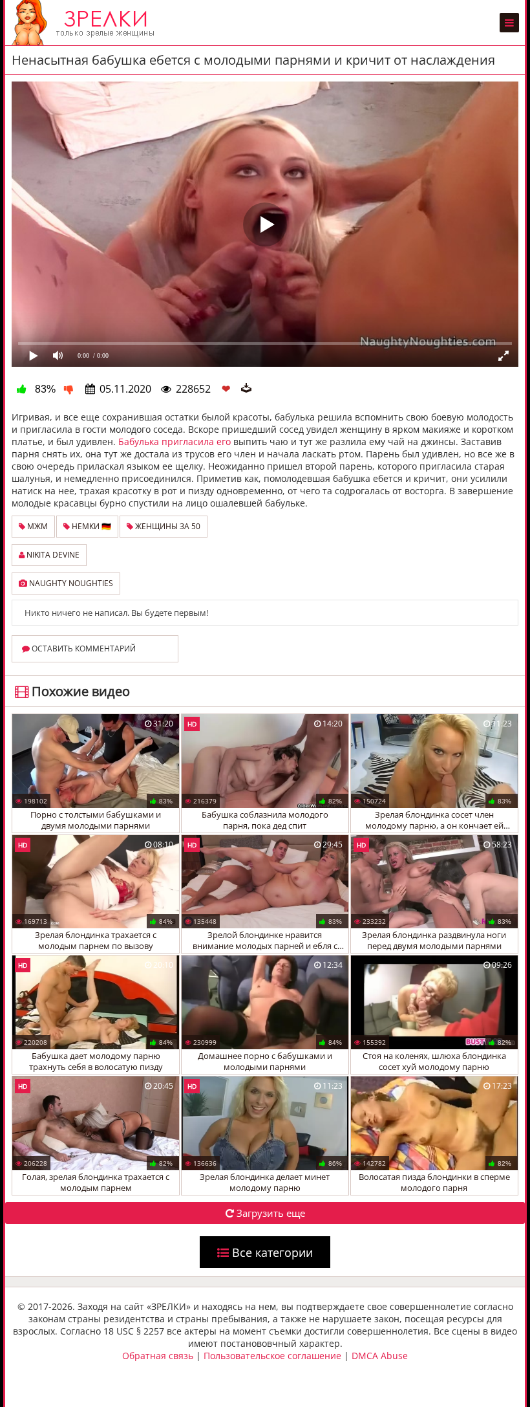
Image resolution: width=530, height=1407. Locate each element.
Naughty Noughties (70, 583)
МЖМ (36, 526)
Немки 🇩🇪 (90, 526)
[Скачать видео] (246, 389)
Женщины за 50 (166, 526)
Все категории (271, 1252)
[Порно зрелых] (86, 22)
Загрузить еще (269, 1212)
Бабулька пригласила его (174, 441)
